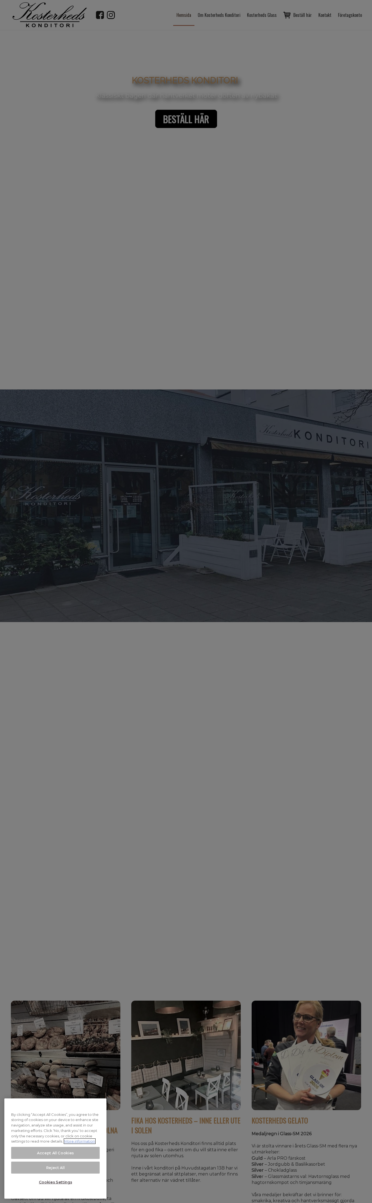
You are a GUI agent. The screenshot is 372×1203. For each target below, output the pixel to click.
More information (79, 1141)
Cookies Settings (55, 1182)
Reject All (55, 1167)
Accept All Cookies (55, 1153)
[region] (55, 1148)
